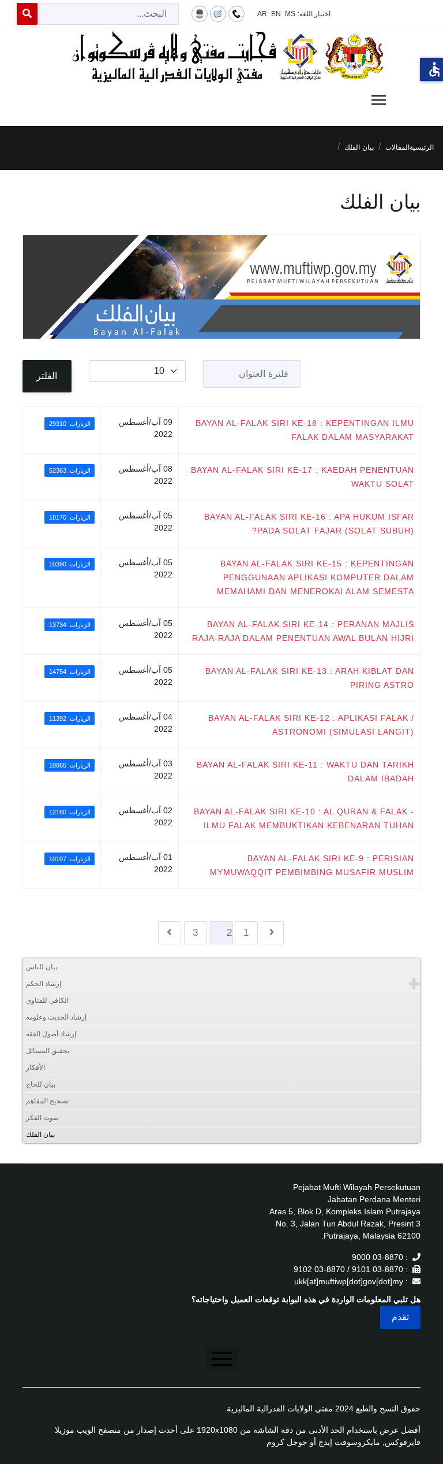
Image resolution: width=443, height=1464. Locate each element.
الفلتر (46, 376)
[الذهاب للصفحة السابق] (272, 932)
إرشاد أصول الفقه (51, 1034)
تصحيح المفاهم (47, 1101)
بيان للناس (41, 967)
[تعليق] (218, 13)
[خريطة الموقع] (199, 13)
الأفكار (35, 1067)
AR (262, 14)
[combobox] (108, 14)
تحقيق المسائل (47, 1051)
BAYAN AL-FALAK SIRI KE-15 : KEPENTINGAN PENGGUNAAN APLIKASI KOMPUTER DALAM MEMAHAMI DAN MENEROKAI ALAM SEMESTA (315, 577)
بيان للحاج (40, 1084)
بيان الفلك (40, 1135)
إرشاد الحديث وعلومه (56, 1017)
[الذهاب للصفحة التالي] (169, 932)
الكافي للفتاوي (47, 1000)
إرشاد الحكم (43, 984)
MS (290, 14)
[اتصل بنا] (236, 13)
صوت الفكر (42, 1118)
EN (276, 14)
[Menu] (221, 100)
